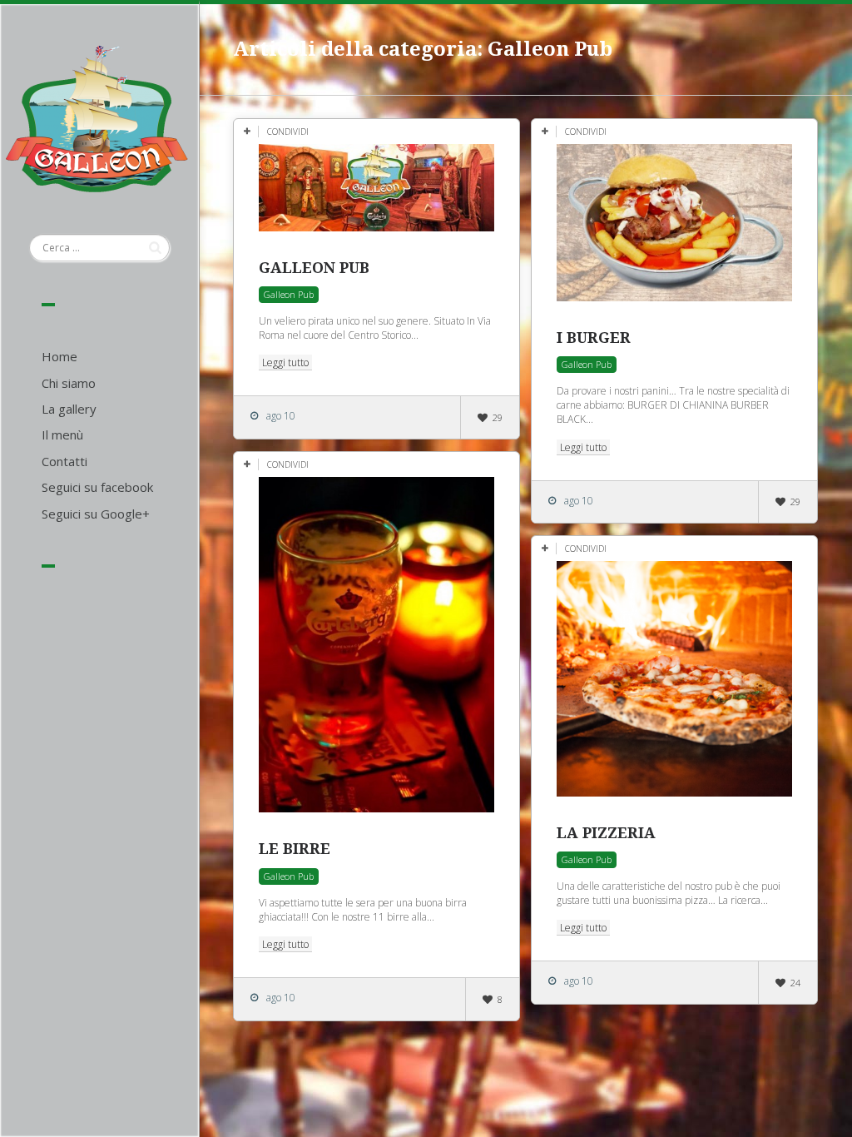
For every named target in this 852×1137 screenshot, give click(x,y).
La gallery (69, 408)
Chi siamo (69, 383)
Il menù (62, 434)
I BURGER (594, 337)
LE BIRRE (294, 848)
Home (59, 356)
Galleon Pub (289, 294)
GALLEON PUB (314, 267)
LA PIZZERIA (606, 833)
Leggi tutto (285, 362)
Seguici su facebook (97, 487)
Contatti (64, 461)
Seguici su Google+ (96, 513)
